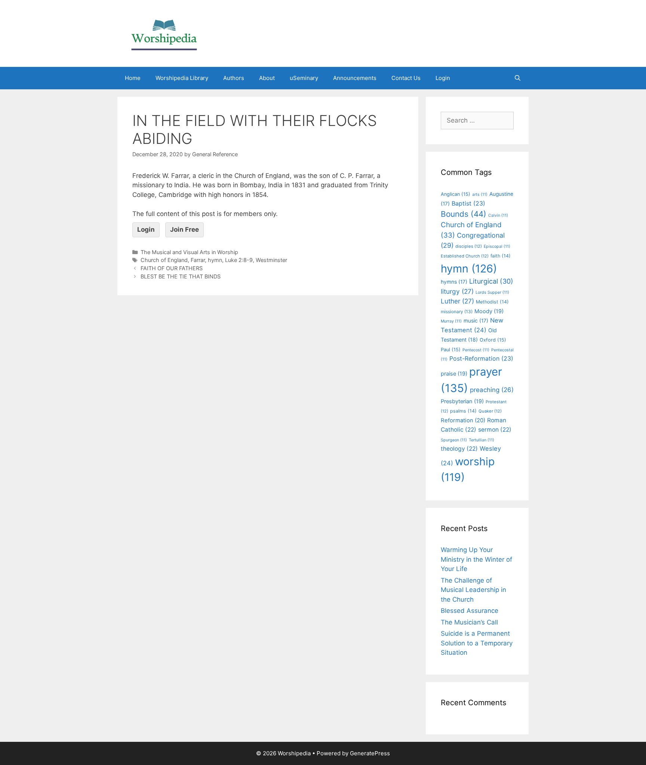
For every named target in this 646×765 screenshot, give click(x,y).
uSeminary (304, 77)
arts (479, 194)
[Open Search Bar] (518, 78)
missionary (457, 311)
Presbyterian (462, 401)
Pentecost (475, 350)
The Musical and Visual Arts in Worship (189, 252)
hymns (454, 282)
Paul (451, 349)
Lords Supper (492, 292)
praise (454, 373)
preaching (492, 390)
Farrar (198, 260)
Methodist (492, 302)
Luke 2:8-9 (239, 260)
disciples (468, 246)
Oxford (493, 340)
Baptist (468, 203)
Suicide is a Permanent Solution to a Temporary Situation (477, 643)
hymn (215, 260)
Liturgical (491, 281)
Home (133, 77)
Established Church (465, 256)
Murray (451, 321)
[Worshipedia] (164, 33)
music (476, 321)
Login (443, 77)
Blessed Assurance (469, 610)
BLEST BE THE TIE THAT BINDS (181, 276)
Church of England (164, 260)
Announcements (354, 77)
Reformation (463, 420)
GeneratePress (370, 753)
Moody (489, 311)
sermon (494, 429)
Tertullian (481, 440)
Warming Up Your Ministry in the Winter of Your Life (476, 559)
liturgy (457, 291)
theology (459, 448)
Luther (457, 301)
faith (500, 256)
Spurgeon (454, 440)
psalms (463, 411)
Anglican (455, 194)
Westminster (271, 260)
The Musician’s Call (469, 622)
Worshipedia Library (182, 77)
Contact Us (406, 77)
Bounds (463, 214)
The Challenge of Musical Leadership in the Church (473, 590)
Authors (233, 77)
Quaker (490, 411)
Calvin (498, 215)
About (267, 77)
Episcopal (497, 246)
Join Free (184, 229)
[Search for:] (477, 120)
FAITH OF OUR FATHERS (172, 268)
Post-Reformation (481, 358)
